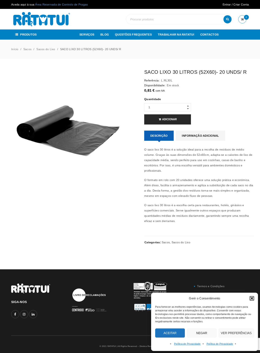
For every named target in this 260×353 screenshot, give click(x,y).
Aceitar (170, 333)
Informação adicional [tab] (200, 135)
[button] (252, 298)
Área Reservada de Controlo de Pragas (61, 4)
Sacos (27, 49)
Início (14, 49)
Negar (201, 333)
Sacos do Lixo (45, 49)
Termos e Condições (210, 286)
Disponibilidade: (154, 85)
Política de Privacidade (187, 343)
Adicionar (169, 119)
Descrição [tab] (159, 135)
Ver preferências (236, 333)
